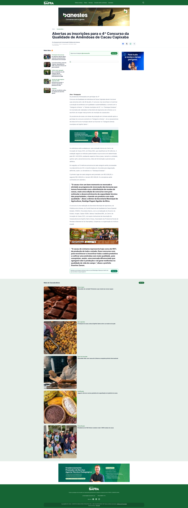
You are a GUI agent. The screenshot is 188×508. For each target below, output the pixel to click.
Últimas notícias (78, 2)
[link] (94, 77)
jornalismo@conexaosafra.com (89, 495)
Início (53, 29)
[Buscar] (143, 3)
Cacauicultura (60, 29)
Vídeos (85, 2)
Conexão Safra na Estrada (100, 2)
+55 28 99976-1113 (101, 495)
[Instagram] (99, 499)
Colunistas (110, 2)
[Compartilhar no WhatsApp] (130, 43)
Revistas (91, 2)
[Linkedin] (96, 499)
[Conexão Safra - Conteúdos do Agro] (49, 2)
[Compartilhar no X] (126, 43)
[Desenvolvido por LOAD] (98, 505)
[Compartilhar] (134, 43)
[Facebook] (93, 499)
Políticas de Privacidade (122, 503)
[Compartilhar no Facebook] (123, 43)
